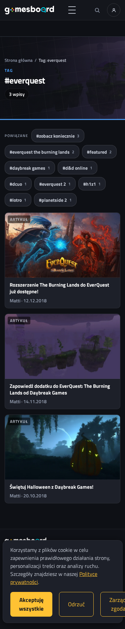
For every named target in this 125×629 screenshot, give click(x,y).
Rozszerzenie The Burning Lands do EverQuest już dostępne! (59, 288)
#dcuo (18, 183)
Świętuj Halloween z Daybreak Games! (51, 487)
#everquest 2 (55, 183)
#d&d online (77, 167)
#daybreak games (30, 167)
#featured (99, 151)
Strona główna (19, 60)
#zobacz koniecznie (57, 135)
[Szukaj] (97, 10)
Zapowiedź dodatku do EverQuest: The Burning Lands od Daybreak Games (60, 389)
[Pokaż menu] (72, 10)
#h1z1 (92, 183)
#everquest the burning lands (42, 151)
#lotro (18, 199)
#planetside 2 (55, 199)
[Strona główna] (29, 10)
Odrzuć (76, 604)
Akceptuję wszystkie (31, 604)
